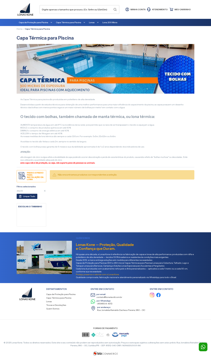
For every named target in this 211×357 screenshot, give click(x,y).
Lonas (49, 301)
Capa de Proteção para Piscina (61, 294)
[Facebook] (158, 295)
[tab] (31, 206)
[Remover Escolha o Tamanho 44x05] (44, 190)
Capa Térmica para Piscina (58, 298)
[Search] (115, 9)
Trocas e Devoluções (56, 305)
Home (20, 29)
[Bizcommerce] (105, 353)
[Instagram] (152, 295)
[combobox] (79, 9)
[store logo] (27, 9)
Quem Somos (52, 308)
